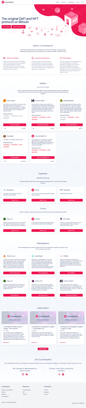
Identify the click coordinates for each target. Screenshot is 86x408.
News (77, 2)
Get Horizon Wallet (43, 124)
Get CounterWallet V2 (43, 157)
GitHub (25, 394)
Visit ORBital (71, 273)
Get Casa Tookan (14, 124)
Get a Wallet (6, 26)
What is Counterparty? (7, 390)
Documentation (27, 390)
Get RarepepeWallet (71, 124)
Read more (6, 342)
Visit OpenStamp (43, 273)
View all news (43, 349)
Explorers (63, 2)
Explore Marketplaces (18, 26)
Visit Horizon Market (71, 295)
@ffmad (82, 403)
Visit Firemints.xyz (15, 273)
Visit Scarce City (43, 295)
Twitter (46, 390)
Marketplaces (71, 2)
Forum (45, 394)
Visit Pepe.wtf (15, 295)
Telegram (46, 392)
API (24, 392)
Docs (82, 2)
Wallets (57, 2)
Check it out (14, 200)
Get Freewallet (15, 157)
